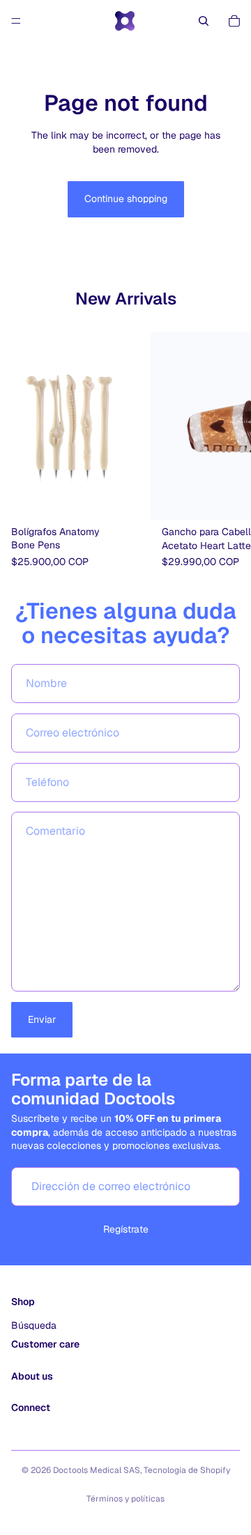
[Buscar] (203, 21)
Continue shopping (125, 198)
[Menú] (16, 21)
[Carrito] (234, 21)
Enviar (42, 1019)
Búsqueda (33, 1325)
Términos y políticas (125, 1498)
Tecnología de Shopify (187, 1470)
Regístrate (126, 1229)
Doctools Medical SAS (96, 1470)
